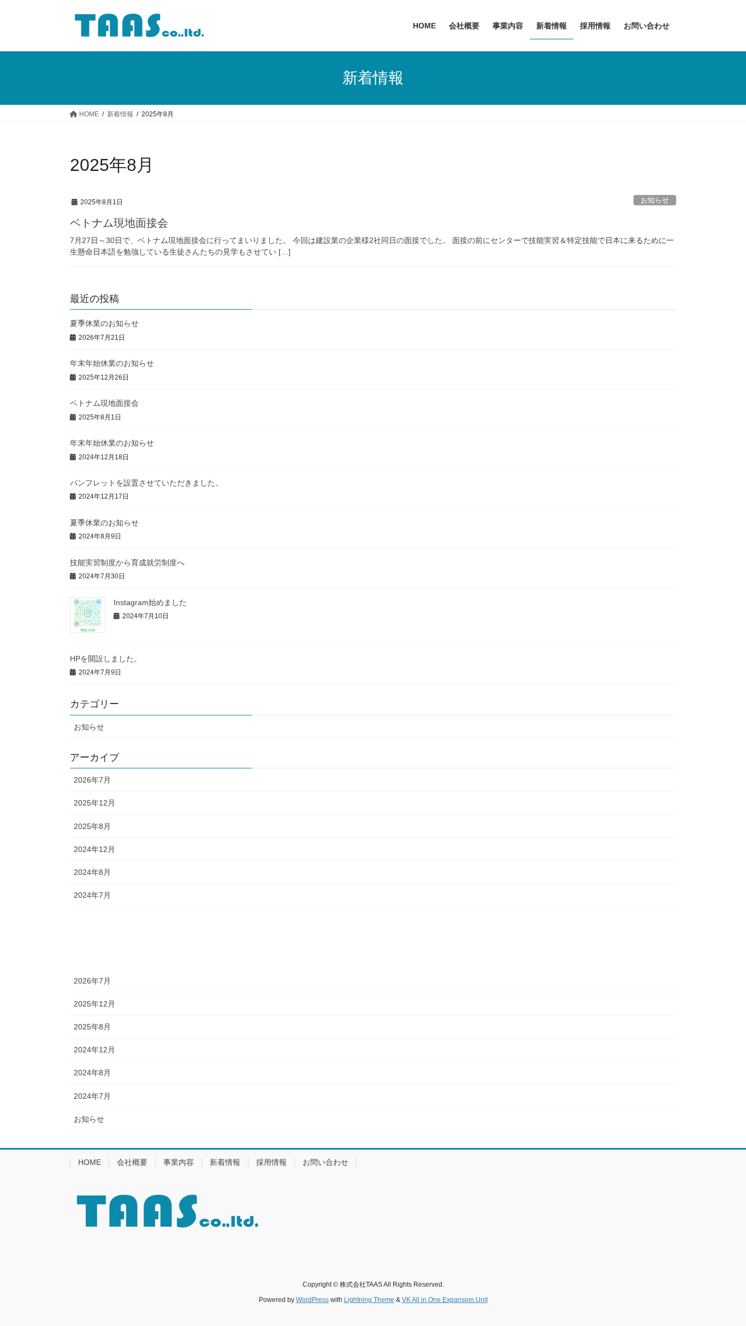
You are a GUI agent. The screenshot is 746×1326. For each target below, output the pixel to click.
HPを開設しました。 (105, 658)
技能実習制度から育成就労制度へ (127, 562)
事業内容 (178, 1162)
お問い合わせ (325, 1162)
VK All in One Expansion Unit (445, 1300)
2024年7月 (92, 895)
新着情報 (225, 1162)
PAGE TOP (718, 1276)
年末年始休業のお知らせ (112, 363)
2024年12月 (94, 849)
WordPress (312, 1300)
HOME (89, 1162)
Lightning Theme (369, 1300)
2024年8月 (92, 872)
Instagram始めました (150, 602)
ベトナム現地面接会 (119, 223)
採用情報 (271, 1162)
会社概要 (132, 1162)
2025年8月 (92, 826)
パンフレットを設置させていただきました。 (146, 482)
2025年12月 (94, 802)
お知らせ (655, 200)
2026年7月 (92, 780)
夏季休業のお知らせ (104, 323)
